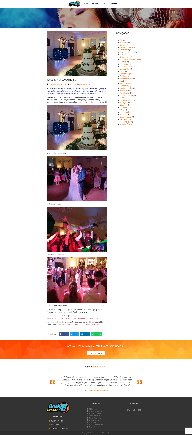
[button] (64, 334)
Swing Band (124, 112)
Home (86, 4)
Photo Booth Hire (126, 95)
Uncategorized (125, 117)
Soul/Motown (125, 107)
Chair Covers (125, 57)
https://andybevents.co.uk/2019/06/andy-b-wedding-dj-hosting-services (73, 318)
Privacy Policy (106, 433)
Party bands (124, 93)
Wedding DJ (85, 84)
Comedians (124, 64)
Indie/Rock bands (126, 78)
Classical (123, 62)
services (95, 4)
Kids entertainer (126, 83)
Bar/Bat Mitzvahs (126, 47)
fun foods (123, 76)
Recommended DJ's (127, 100)
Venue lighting (125, 119)
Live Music (124, 86)
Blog (105, 4)
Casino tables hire (127, 52)
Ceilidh (122, 54)
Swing (122, 110)
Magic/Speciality (126, 88)
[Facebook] (128, 410)
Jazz (121, 81)
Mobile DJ (123, 90)
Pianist (122, 98)
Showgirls (123, 102)
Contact (114, 4)
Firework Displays (126, 74)
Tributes (123, 114)
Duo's (122, 71)
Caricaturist (124, 50)
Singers (123, 105)
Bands (122, 45)
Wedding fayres (126, 124)
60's (121, 40)
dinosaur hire (125, 69)
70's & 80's (124, 42)
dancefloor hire (126, 66)
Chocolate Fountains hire (129, 59)
